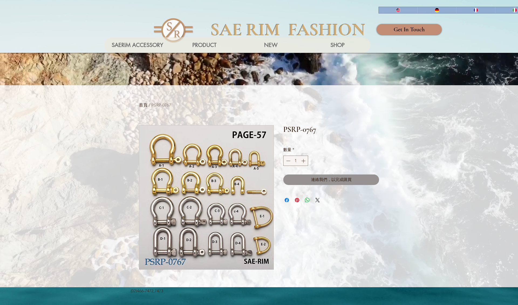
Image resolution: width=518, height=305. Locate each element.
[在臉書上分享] (287, 200)
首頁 (143, 105)
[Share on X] (317, 200)
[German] (436, 10)
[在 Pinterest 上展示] (297, 200)
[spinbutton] (295, 161)
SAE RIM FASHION (287, 29)
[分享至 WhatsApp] (307, 200)
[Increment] (304, 161)
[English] (398, 10)
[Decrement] (287, 161)
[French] (475, 10)
